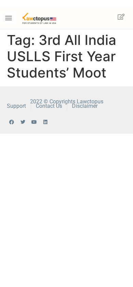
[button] (8, 17)
